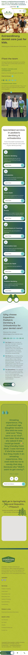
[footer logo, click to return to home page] (8, 559)
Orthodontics (5, 604)
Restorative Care (6, 596)
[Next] (16, 479)
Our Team (4, 622)
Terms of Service (16, 646)
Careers (3, 625)
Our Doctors (5, 619)
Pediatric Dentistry (6, 588)
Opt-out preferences (6, 646)
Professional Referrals (7, 627)
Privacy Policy (5, 645)
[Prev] (12, 479)
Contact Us (4, 630)
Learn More (13, 6)
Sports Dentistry (6, 601)
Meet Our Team (6, 92)
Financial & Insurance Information (10, 612)
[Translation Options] (20, 10)
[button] (14, 527)
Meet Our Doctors (6, 76)
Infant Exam (5, 591)
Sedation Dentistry (6, 599)
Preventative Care (6, 594)
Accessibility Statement (15, 645)
